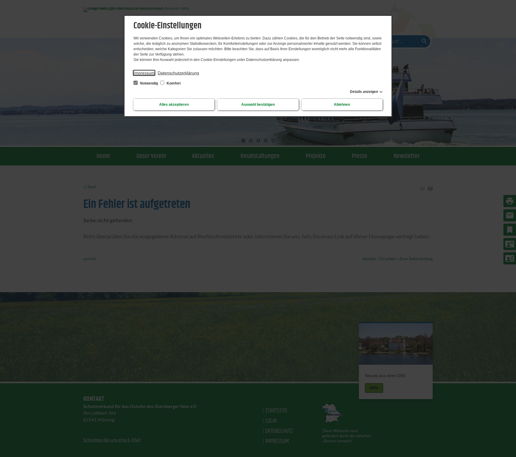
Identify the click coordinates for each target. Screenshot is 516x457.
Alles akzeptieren (174, 104)
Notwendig (149, 83)
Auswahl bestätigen (258, 104)
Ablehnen (342, 104)
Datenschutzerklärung (178, 72)
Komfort (173, 83)
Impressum (144, 72)
